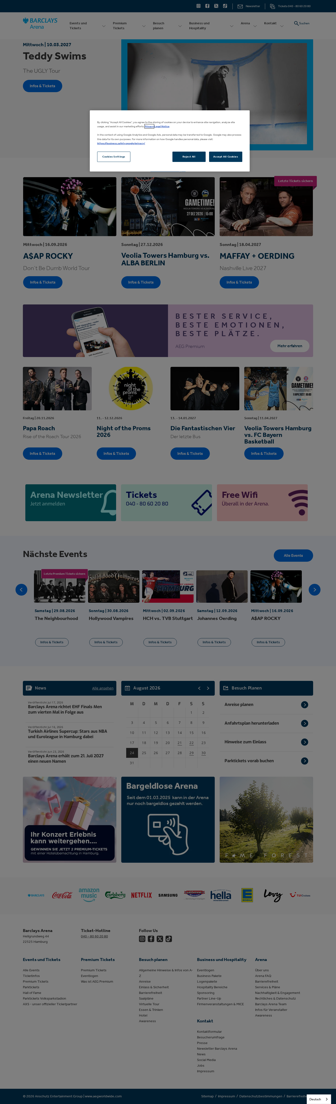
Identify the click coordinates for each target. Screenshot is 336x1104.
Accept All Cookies (225, 156)
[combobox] (319, 1099)
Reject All (189, 156)
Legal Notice (161, 126)
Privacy (149, 126)
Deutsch (315, 1099)
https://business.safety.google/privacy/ (121, 143)
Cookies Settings (113, 156)
